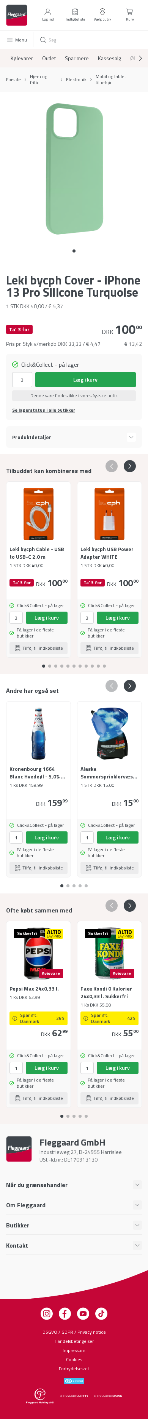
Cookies (74, 1359)
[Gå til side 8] (92, 663)
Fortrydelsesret (74, 1368)
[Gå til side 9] (98, 663)
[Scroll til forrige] (111, 466)
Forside (13, 80)
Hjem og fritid (38, 80)
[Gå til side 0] (74, 251)
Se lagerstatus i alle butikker (43, 410)
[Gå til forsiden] (16, 15)
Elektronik (76, 80)
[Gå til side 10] (104, 663)
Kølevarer (22, 58)
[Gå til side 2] (56, 663)
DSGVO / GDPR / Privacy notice (74, 1332)
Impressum (74, 1350)
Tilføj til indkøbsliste (42, 648)
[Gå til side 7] (86, 663)
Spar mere (77, 58)
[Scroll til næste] (134, 58)
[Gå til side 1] (50, 663)
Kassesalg (109, 58)
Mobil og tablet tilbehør (111, 80)
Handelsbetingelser (74, 1341)
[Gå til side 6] (80, 663)
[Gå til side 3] (62, 663)
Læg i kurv (85, 380)
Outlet (49, 58)
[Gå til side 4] (68, 663)
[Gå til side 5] (74, 663)
